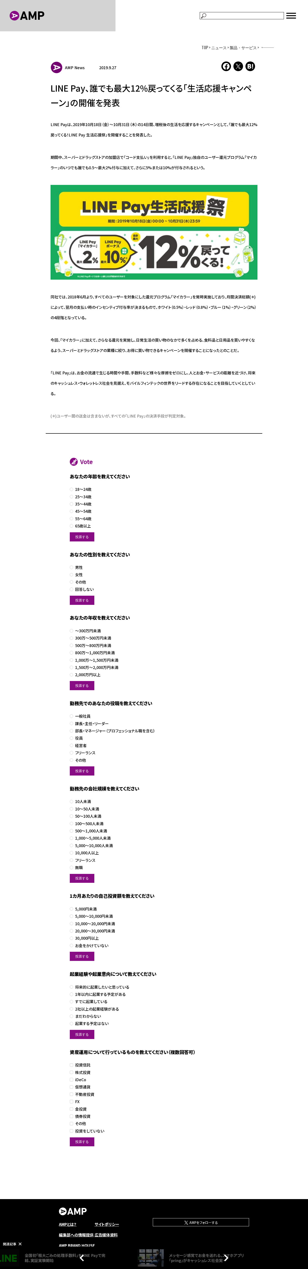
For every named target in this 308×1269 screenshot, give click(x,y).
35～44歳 (83, 503)
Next (225, 1257)
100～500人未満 (89, 823)
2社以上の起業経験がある (97, 1009)
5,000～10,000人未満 (94, 845)
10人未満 (83, 801)
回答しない (84, 589)
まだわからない (88, 1016)
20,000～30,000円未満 (95, 930)
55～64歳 (83, 518)
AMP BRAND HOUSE (77, 1245)
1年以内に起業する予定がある (100, 994)
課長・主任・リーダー (92, 723)
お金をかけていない (91, 945)
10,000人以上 (87, 852)
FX (77, 1101)
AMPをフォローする (203, 1222)
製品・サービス (243, 47)
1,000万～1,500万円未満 (96, 660)
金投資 (81, 1109)
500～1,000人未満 (91, 830)
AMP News (75, 67)
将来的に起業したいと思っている (102, 987)
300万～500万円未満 (93, 638)
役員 (79, 738)
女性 (79, 574)
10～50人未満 (87, 808)
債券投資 (82, 1116)
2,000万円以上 (88, 674)
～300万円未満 (88, 630)
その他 (80, 582)
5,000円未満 (86, 908)
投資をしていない (89, 1131)
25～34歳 (83, 496)
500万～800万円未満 (93, 645)
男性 (79, 567)
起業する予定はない (92, 1023)
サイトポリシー (107, 1224)
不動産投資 (84, 1094)
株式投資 (82, 1072)
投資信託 (82, 1064)
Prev (83, 1257)
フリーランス (85, 752)
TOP (205, 47)
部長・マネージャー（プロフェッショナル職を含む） (115, 730)
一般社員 (82, 716)
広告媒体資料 (106, 1235)
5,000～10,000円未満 (94, 916)
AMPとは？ (68, 1224)
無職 (79, 867)
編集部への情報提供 (76, 1235)
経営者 (81, 745)
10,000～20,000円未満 (95, 923)
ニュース (219, 47)
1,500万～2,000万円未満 (96, 667)
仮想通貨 (82, 1086)
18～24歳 (83, 489)
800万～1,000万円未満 (95, 652)
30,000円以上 (87, 938)
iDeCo (80, 1079)
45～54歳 (83, 511)
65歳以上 (83, 525)
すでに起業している (91, 1001)
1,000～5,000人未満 (93, 838)
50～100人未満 (88, 816)
